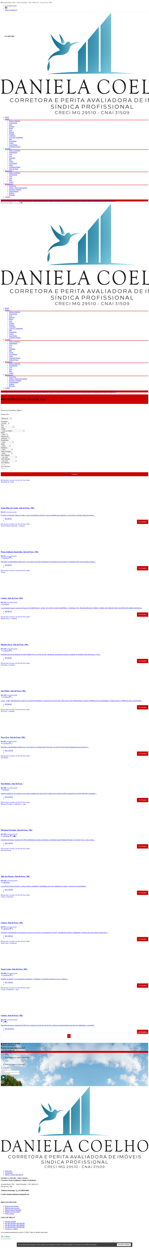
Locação (8, 148)
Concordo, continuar (124, 1244)
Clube (11, 165)
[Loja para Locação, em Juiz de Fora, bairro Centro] (16, 594)
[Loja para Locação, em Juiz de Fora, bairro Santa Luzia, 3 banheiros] (16, 965)
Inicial (7, 117)
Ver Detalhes (142, 522)
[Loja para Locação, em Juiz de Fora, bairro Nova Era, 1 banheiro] (16, 733)
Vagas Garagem (6, 451)
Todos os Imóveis (14, 121)
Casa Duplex (13, 145)
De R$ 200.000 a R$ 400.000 (15, 1225)
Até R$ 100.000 (10, 1221)
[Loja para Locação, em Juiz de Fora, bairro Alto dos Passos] (16, 872)
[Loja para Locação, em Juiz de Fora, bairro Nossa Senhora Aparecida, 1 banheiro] (16, 548)
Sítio (10, 139)
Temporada (8, 171)
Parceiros (12, 195)
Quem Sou (12, 186)
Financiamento (13, 191)
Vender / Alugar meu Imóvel (18, 188)
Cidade (3, 429)
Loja (10, 130)
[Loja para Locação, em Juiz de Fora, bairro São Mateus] (16, 780)
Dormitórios (5, 440)
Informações (9, 184)
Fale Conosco (9, 1213)
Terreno (11, 132)
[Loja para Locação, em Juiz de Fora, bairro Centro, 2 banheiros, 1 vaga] (16, 1011)
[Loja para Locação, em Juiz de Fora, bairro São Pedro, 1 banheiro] (16, 687)
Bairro (3, 433)
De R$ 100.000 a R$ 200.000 (15, 1223)
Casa (10, 125)
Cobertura (12, 136)
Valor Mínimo (5, 455)
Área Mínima (5, 463)
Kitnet (11, 128)
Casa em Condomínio (16, 137)
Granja (11, 143)
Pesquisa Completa (15, 189)
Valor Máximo (5, 459)
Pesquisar (74, 474)
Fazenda (11, 126)
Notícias (11, 193)
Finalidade (4, 421)
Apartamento (13, 123)
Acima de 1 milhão (11, 1229)
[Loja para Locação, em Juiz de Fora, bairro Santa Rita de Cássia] (16, 504)
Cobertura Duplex (14, 146)
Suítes (3, 444)
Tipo (2, 425)
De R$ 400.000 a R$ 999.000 (15, 1227)
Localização (9, 1173)
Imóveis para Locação (25, 200)
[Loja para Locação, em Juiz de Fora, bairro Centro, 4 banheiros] (16, 919)
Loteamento (13, 141)
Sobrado (11, 134)
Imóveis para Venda (11, 200)
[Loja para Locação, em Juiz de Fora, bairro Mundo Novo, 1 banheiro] (16, 640)
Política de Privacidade (12, 1212)
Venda (7, 119)
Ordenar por (5, 436)
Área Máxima (5, 466)
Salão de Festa (13, 169)
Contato (7, 197)
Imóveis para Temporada (41, 200)
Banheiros (4, 448)
